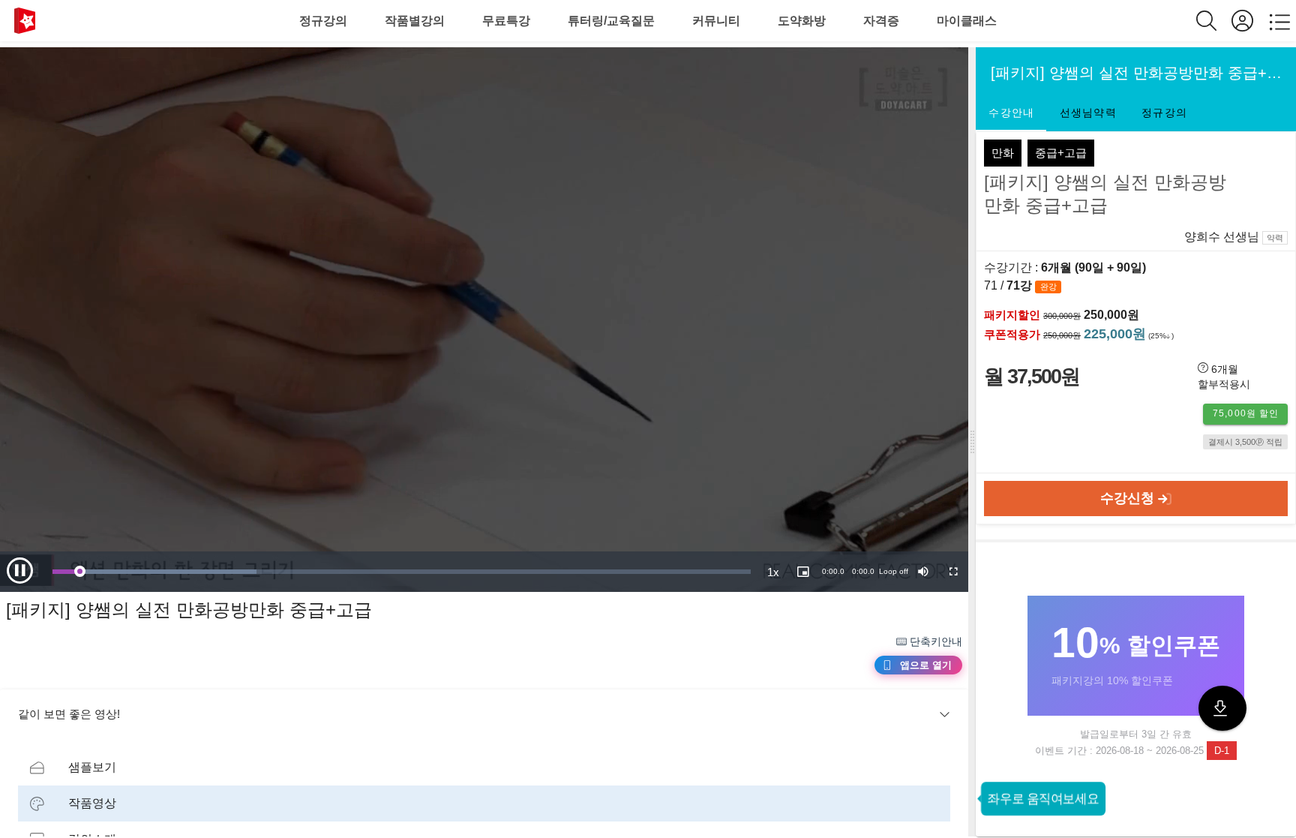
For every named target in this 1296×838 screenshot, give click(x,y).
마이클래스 (967, 20)
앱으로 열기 (926, 665)
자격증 (881, 20)
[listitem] (484, 767)
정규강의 (323, 20)
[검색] (1214, 21)
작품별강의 (415, 20)
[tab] (1011, 113)
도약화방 (802, 20)
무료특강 (506, 20)
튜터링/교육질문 (611, 20)
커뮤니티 (716, 20)
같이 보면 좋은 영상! (69, 713)
